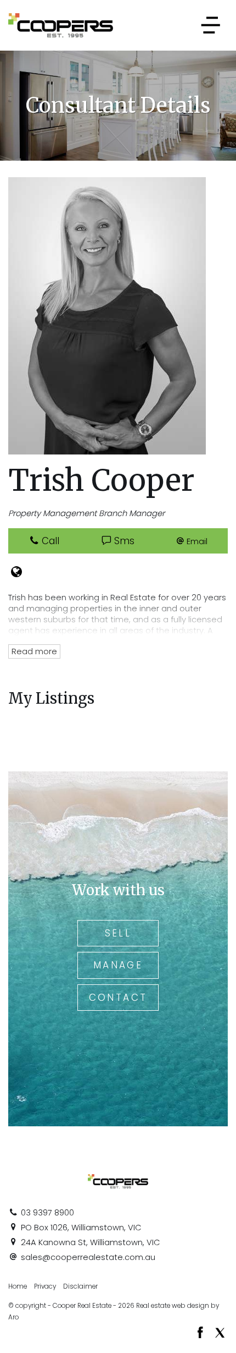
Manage (118, 965)
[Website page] (16, 573)
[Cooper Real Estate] (60, 24)
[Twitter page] (219, 1334)
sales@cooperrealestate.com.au (88, 1257)
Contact (118, 997)
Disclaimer (80, 1286)
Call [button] (49, 540)
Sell (118, 933)
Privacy (45, 1286)
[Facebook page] (202, 1334)
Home (17, 1286)
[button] (192, 541)
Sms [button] (122, 540)
